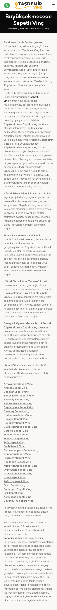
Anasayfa (12, 29)
